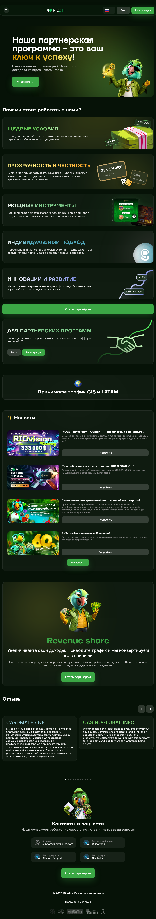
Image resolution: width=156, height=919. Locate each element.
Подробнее (105, 452)
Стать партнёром (78, 309)
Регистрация (143, 10)
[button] (141, 709)
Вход (14, 352)
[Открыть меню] (6, 10)
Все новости (78, 562)
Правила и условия (78, 901)
